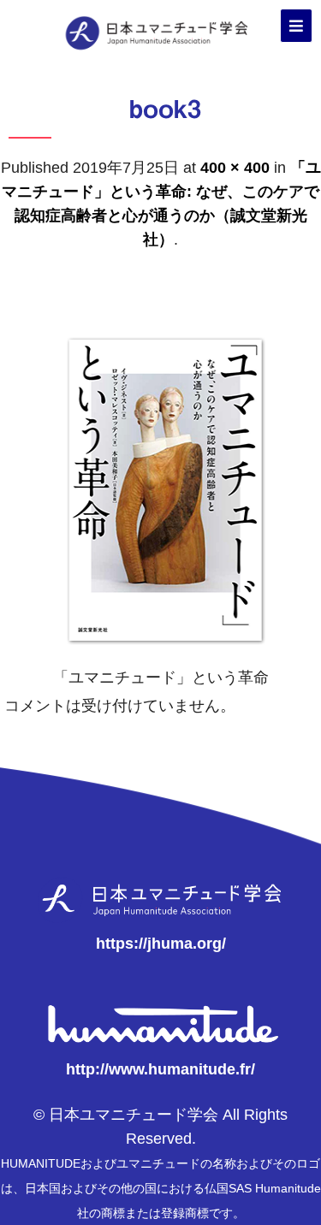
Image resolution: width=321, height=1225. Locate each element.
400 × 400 (235, 167)
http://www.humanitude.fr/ (160, 1069)
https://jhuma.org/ (161, 943)
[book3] (160, 653)
